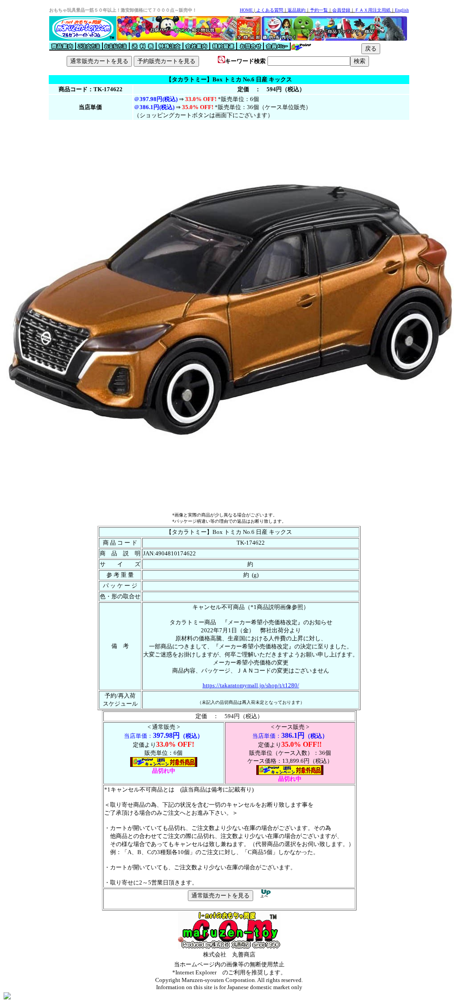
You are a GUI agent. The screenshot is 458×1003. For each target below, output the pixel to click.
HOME (246, 10)
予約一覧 (319, 10)
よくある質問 (269, 10)
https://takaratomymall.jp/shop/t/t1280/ (251, 685)
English (402, 10)
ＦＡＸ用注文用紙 (372, 10)
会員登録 (341, 10)
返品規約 (296, 10)
